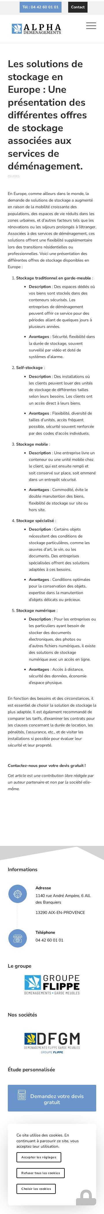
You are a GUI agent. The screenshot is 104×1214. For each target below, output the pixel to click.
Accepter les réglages (38, 1157)
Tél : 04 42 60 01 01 (41, 7)
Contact (78, 7)
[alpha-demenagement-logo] (43, 28)
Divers (14, 176)
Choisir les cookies (36, 1189)
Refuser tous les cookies (40, 1173)
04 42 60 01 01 (49, 940)
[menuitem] (40, 7)
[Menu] (88, 25)
